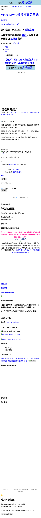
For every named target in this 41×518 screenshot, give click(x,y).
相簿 (6, 47)
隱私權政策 (34, 489)
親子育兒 (16, 170)
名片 (6, 51)
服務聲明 (20, 491)
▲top (2, 175)
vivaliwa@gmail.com (12, 322)
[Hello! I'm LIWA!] (20, 241)
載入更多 (4, 179)
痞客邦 (11, 164)
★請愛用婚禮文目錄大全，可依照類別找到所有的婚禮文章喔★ (26, 251)
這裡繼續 (27, 67)
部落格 (7, 49)
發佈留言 (4, 190)
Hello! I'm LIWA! (20, 239)
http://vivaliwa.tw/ (10, 24)
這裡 (24, 35)
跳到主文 (4, 20)
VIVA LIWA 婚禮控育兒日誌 (20, 14)
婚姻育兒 (16, 43)
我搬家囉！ (30, 29)
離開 (11, 514)
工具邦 (13, 38)
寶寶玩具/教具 (17, 172)
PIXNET (9, 489)
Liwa (2, 153)
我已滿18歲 (5, 514)
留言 (15, 164)
